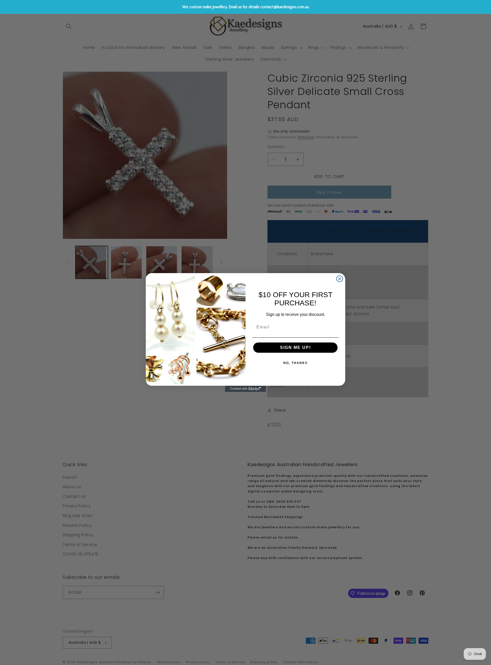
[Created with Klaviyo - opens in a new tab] (245, 389)
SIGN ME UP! (295, 347)
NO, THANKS (295, 363)
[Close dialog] (340, 279)
